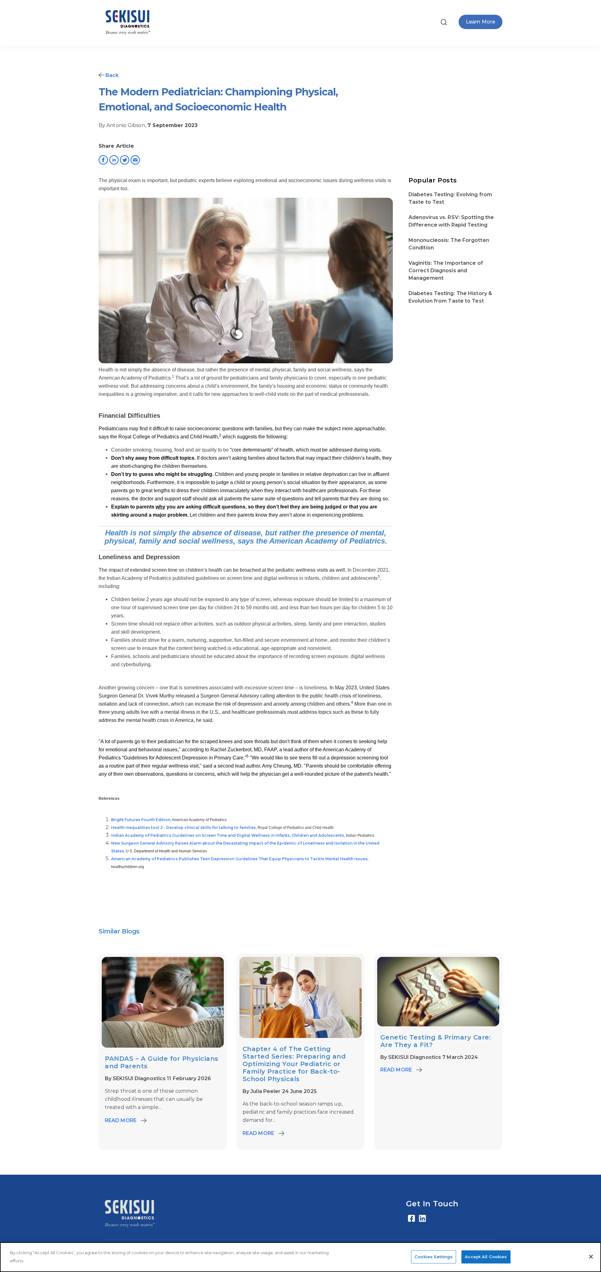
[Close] (591, 1257)
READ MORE (120, 1120)
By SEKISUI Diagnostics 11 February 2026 (158, 1078)
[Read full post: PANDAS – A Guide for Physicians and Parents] (163, 1046)
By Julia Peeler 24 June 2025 (280, 1091)
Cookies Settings (433, 1256)
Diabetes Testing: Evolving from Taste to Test (450, 198)
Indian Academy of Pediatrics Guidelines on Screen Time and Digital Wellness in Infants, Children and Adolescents (227, 835)
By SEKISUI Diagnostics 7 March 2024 (429, 1057)
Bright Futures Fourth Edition (140, 819)
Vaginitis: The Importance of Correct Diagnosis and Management (445, 270)
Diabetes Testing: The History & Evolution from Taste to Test (450, 297)
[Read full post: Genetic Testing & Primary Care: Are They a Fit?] (438, 1025)
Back (111, 75)
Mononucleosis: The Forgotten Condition (448, 244)
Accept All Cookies (486, 1256)
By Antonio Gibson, (123, 125)
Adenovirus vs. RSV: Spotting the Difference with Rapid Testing (451, 221)
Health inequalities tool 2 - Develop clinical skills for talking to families (183, 827)
